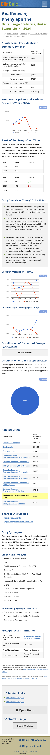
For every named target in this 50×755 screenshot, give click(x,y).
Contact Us (33, 751)
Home (25, 740)
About (37, 746)
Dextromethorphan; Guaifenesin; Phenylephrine (16, 483)
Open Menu (26, 710)
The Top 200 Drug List (15, 697)
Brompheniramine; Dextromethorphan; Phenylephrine (16, 471)
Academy (40, 740)
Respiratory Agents (12, 517)
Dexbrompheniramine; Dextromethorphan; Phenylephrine (16, 477)
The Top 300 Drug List (15, 701)
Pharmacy (24, 33)
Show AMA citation (25, 726)
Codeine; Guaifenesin (11, 443)
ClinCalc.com (12, 33)
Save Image (43, 107)
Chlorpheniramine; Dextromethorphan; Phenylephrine (16, 456)
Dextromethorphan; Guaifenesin (16, 461)
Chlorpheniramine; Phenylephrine (16, 466)
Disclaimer (16, 751)
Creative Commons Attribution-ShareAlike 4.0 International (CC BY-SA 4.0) (25, 677)
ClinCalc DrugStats (38, 33)
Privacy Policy (25, 751)
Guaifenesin (8, 447)
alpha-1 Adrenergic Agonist (32, 637)
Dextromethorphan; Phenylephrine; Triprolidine (14, 502)
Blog (25, 746)
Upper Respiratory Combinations (18, 521)
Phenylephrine (9, 451)
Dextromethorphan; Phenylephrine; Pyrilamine (13, 490)
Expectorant (29, 636)
